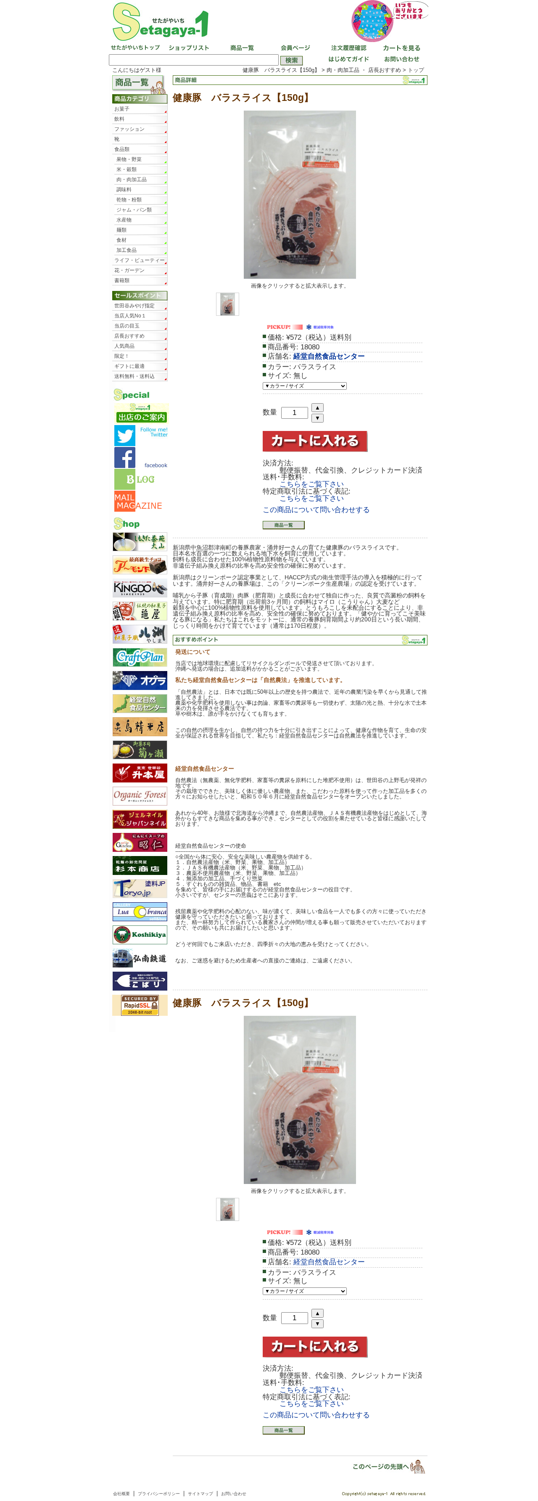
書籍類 (121, 280)
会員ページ (294, 48)
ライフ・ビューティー (139, 260)
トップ (416, 70)
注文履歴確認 (347, 48)
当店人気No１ (130, 316)
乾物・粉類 (129, 200)
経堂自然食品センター (329, 356)
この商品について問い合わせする (316, 510)
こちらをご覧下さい (312, 484)
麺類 (121, 230)
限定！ (121, 356)
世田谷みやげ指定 (134, 306)
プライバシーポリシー (159, 1493)
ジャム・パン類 (134, 210)
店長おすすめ (129, 336)
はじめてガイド (347, 60)
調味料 (124, 190)
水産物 (124, 220)
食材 (121, 240)
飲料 (119, 119)
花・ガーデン (129, 270)
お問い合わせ (400, 60)
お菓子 (121, 109)
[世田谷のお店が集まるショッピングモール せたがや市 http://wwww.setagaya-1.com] (268, 21)
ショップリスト (188, 48)
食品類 (121, 149)
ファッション (129, 129)
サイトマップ (200, 1493)
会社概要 (121, 1493)
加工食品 (126, 250)
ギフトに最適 (129, 366)
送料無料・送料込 (134, 376)
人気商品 (124, 346)
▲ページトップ (383, 1466)
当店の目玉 (127, 326)
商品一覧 (241, 48)
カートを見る (400, 48)
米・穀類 (126, 169)
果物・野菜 (129, 159)
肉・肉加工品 (131, 179)
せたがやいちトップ (135, 48)
